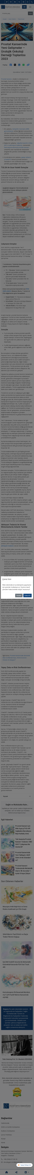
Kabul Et (27, 595)
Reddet (18, 595)
